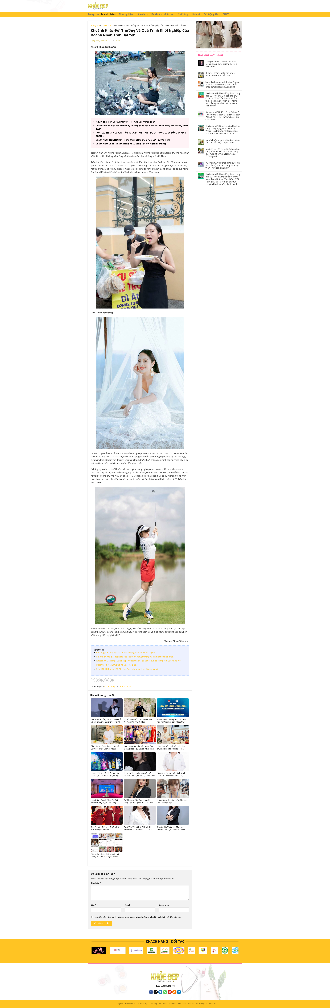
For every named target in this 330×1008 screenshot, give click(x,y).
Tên (93, 905)
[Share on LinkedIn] (112, 680)
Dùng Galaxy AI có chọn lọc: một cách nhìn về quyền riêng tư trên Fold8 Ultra (221, 64)
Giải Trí (226, 14)
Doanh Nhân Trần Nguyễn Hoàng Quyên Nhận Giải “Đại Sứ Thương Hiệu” (133, 139)
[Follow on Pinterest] (170, 992)
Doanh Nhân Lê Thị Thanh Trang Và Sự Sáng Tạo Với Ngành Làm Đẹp (131, 143)
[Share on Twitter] (98, 680)
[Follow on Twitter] (160, 992)
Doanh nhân (108, 14)
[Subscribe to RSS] (174, 992)
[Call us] (165, 992)
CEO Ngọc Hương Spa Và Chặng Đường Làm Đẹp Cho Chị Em (125, 652)
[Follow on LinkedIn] (179, 992)
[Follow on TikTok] (156, 992)
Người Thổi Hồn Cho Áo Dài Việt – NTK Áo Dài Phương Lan (125, 121)
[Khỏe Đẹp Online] (98, 6)
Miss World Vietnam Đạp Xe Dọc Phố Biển (116, 664)
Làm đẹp (141, 14)
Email (128, 905)
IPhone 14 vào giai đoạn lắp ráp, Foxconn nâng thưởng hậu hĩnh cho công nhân (135, 656)
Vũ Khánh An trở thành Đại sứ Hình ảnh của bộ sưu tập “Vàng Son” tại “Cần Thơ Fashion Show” (222, 165)
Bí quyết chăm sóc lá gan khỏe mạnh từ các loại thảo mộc (220, 74)
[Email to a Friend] (102, 680)
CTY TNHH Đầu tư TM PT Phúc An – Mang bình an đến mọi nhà (127, 669)
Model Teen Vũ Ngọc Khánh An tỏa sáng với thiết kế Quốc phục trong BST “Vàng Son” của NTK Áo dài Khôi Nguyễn (222, 153)
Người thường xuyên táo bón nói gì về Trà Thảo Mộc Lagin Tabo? (222, 141)
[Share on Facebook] (93, 680)
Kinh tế (196, 14)
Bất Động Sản (211, 14)
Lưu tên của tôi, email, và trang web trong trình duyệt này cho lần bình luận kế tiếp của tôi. (138, 917)
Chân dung (109, 686)
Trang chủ (93, 14)
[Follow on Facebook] (151, 992)
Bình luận (96, 883)
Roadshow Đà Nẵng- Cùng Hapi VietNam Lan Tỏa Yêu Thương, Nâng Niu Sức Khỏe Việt (138, 660)
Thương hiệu (126, 14)
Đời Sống (183, 14)
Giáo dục (169, 14)
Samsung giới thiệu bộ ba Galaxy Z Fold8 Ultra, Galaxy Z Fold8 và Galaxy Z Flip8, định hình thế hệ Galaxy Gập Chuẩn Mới (222, 116)
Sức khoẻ (155, 14)
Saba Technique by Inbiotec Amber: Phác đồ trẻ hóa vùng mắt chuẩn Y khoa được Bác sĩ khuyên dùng (222, 84)
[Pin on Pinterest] (107, 680)
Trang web (164, 905)
